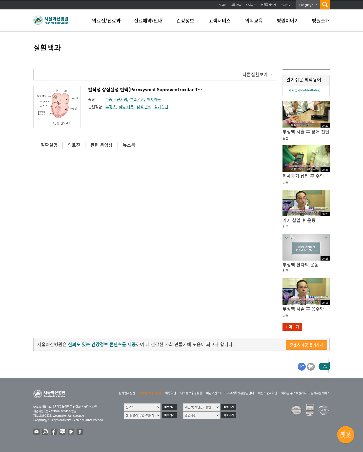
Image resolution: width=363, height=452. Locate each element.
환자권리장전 (127, 393)
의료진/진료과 (106, 20)
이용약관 (170, 393)
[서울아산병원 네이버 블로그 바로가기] (62, 432)
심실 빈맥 (144, 107)
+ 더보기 (292, 326)
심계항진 (161, 107)
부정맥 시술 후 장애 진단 (305, 131)
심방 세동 (126, 107)
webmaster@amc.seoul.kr (68, 415)
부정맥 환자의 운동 (300, 264)
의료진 (74, 145)
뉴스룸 (129, 145)
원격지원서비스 (320, 393)
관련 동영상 (101, 145)
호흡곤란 (137, 99)
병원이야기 (288, 20)
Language (306, 4)
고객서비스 (219, 20)
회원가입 (236, 5)
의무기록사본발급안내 (240, 393)
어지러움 (154, 99)
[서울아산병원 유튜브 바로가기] (36, 432)
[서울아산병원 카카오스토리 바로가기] (80, 432)
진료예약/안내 (148, 20)
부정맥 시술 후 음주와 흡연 (306, 308)
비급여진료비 (214, 393)
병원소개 (321, 20)
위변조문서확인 (267, 393)
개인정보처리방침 (150, 393)
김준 (285, 137)
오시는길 (286, 5)
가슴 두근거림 (116, 99)
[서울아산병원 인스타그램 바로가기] (45, 432)
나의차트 (251, 5)
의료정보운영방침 (191, 393)
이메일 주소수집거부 (293, 393)
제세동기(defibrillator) (304, 90)
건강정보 (185, 20)
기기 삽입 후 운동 (299, 220)
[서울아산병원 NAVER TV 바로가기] (71, 432)
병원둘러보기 (268, 5)
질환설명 (49, 145)
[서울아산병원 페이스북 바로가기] (54, 432)
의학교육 (254, 20)
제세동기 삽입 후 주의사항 (306, 175)
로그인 (222, 5)
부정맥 (110, 107)
